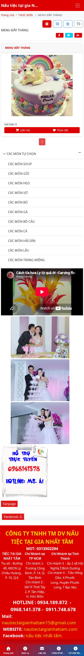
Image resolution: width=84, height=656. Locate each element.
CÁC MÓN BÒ (18, 202)
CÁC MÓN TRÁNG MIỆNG (26, 260)
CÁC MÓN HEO (19, 183)
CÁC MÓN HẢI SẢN (21, 241)
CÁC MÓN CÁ (17, 231)
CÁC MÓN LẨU (18, 250)
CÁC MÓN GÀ (18, 212)
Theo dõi (62, 130)
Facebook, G (13, 517)
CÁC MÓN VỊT (18, 193)
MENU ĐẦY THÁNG (17, 48)
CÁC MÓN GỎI (18, 173)
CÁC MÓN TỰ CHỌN (21, 154)
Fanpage (9, 504)
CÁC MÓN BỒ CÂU (21, 221)
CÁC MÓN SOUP (20, 164)
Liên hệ (24, 130)
